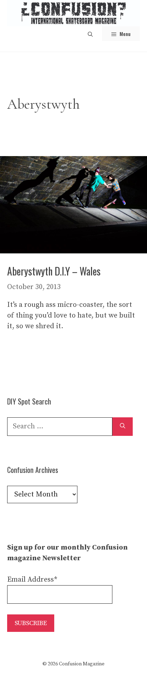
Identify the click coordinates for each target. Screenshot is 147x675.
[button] (90, 33)
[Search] (122, 426)
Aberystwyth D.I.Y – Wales (54, 271)
